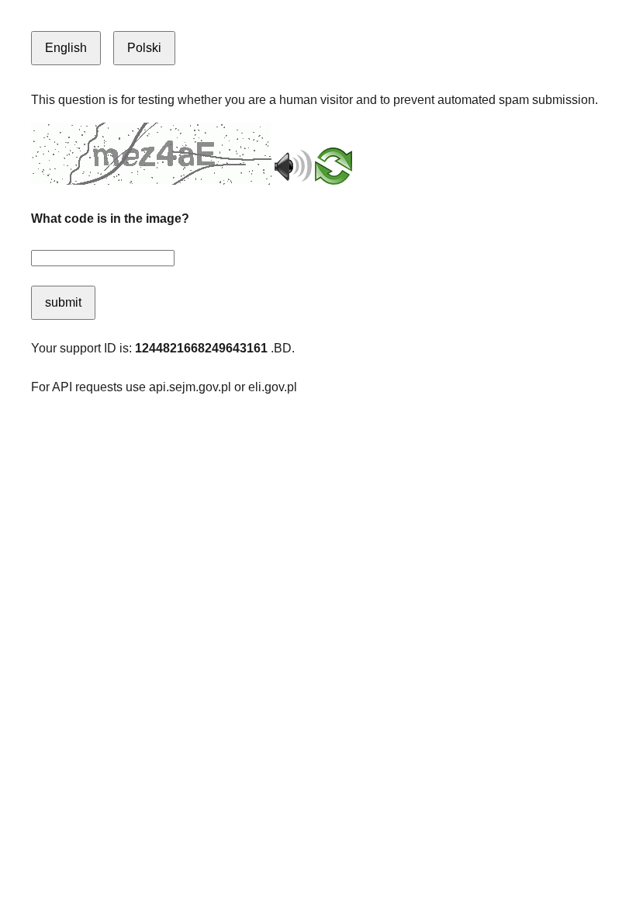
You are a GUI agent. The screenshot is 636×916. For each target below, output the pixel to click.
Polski (144, 47)
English (66, 47)
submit (63, 302)
